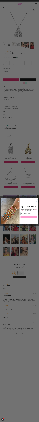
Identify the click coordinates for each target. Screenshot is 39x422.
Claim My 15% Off (29, 216)
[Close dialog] (36, 200)
